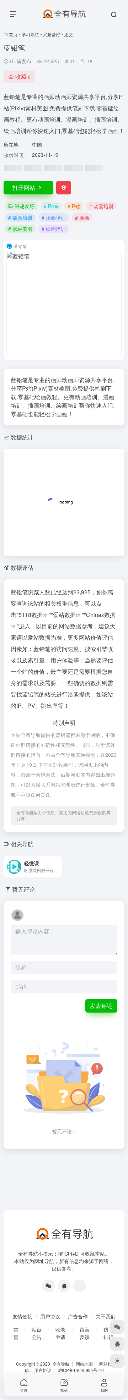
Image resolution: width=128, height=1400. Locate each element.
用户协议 (50, 1316)
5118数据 (30, 615)
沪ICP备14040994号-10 (81, 1370)
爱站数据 (64, 615)
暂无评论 (23, 889)
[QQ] (64, 1285)
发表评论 (101, 1006)
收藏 (23, 76)
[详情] (58, 866)
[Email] (79, 1285)
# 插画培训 (20, 217)
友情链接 (22, 1316)
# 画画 (82, 217)
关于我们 (106, 1316)
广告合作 (78, 1316)
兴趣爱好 (51, 34)
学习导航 (30, 34)
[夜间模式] (117, 1361)
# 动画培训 (101, 206)
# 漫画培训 (54, 217)
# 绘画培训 (54, 228)
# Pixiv (51, 206)
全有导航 (61, 1364)
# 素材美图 (20, 228)
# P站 (74, 206)
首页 (13, 34)
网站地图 (84, 1364)
